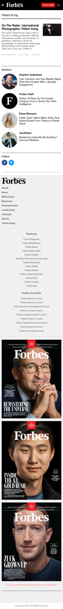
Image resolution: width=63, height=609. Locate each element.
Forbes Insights (31, 255)
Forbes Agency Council (31, 298)
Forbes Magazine (31, 239)
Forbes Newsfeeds (31, 262)
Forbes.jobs (31, 286)
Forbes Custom (31, 282)
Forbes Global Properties (31, 274)
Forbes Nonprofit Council (31, 327)
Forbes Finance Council (32, 319)
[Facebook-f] (4, 162)
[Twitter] (11, 162)
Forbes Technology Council (31, 331)
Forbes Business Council (31, 302)
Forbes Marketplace (32, 243)
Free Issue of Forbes (14, 585)
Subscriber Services (33, 585)
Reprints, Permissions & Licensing (31, 258)
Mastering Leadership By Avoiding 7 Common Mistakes (38, 138)
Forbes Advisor (31, 270)
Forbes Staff (10, 55)
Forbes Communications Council (32, 315)
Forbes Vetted (31, 266)
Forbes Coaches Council (31, 310)
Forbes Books (31, 247)
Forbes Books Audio (31, 251)
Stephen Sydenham (30, 74)
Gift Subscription (49, 585)
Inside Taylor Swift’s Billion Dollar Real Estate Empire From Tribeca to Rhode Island (39, 120)
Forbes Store (31, 278)
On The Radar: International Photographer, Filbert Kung (20, 27)
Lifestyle (35, 55)
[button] (58, 5)
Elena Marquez (28, 113)
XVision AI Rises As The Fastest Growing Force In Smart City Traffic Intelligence (38, 101)
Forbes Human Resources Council (31, 323)
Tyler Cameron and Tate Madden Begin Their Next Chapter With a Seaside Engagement (40, 81)
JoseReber (25, 133)
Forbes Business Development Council (31, 306)
